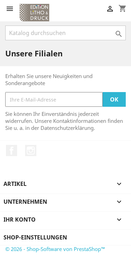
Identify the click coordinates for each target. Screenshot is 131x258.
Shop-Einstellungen (35, 237)
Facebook (11, 150)
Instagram (30, 150)
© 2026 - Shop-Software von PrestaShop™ (55, 248)
